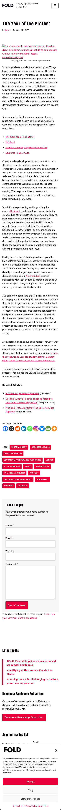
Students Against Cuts (17, 152)
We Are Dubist (32, 276)
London (49, 460)
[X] (11, 428)
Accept (30, 781)
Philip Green (42, 466)
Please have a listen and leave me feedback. (32, 360)
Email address (37, 744)
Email (9, 538)
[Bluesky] (42, 428)
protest (34, 473)
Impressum (43, 806)
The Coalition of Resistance (20, 136)
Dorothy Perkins (13, 453)
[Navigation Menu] (55, 5)
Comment (11, 564)
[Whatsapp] (30, 428)
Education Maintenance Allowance (22, 460)
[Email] (48, 428)
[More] (54, 428)
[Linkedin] (23, 428)
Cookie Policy (18, 806)
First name (7, 744)
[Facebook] (5, 428)
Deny (30, 790)
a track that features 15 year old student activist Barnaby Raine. (30, 357)
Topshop (8, 486)
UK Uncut (10, 142)
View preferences (30, 798)
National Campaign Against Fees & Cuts (26, 147)
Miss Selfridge (12, 466)
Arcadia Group (19, 447)
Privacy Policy (31, 806)
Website (9, 551)
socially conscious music (18, 479)
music (28, 466)
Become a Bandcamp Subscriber (24, 717)
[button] (56, 750)
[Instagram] (36, 428)
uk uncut (22, 486)
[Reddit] (17, 428)
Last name (23, 744)
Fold (7, 30)
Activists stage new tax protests (22, 393)
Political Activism (14, 473)
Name (9, 525)
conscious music (40, 447)
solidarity (42, 479)
